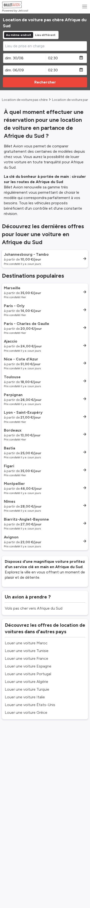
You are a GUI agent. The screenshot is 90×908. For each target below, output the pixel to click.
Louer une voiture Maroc (26, 643)
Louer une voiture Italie (25, 697)
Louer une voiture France (26, 658)
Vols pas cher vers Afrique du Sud (33, 608)
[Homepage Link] (15, 5)
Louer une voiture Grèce (26, 712)
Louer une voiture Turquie (27, 689)
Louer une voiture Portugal (28, 674)
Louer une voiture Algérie (26, 681)
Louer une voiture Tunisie (26, 650)
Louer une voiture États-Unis (30, 704)
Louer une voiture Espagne (28, 666)
